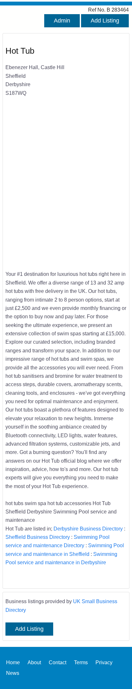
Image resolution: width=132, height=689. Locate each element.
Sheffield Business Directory (37, 537)
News (12, 673)
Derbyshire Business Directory (88, 528)
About (34, 662)
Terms (81, 662)
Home (13, 662)
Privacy (103, 662)
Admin (62, 20)
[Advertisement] (66, 192)
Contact (57, 662)
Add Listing (105, 20)
